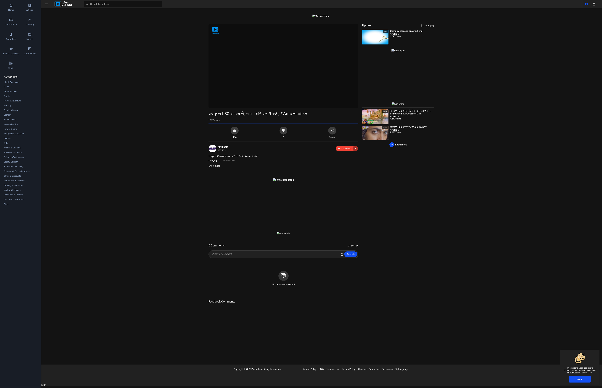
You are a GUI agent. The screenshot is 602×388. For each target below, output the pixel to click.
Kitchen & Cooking (12, 148)
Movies (29, 39)
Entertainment (229, 160)
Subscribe (348, 148)
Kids (6, 143)
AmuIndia (223, 146)
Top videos (11, 39)
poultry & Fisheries (12, 190)
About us (362, 369)
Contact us (374, 369)
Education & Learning (13, 166)
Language (403, 369)
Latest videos (11, 24)
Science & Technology (14, 157)
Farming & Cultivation (13, 185)
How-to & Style (10, 129)
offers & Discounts (12, 176)
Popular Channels (11, 53)
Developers (387, 369)
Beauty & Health (11, 162)
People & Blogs (11, 110)
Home (11, 10)
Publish (351, 254)
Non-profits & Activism (14, 133)
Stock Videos (30, 53)
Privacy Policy (348, 369)
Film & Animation (11, 82)
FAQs (321, 369)
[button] (595, 4)
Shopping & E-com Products (16, 171)
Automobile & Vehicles (14, 180)
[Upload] (587, 4)
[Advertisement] (283, 206)
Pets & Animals (10, 91)
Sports (7, 96)
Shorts (11, 68)
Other (6, 204)
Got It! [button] (580, 379)
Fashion (7, 138)
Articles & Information (14, 199)
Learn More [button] (587, 373)
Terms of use (332, 369)
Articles (29, 10)
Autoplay (429, 25)
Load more (401, 144)
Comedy (7, 115)
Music (6, 86)
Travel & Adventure (12, 101)
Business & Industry (13, 152)
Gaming (7, 105)
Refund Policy (309, 369)
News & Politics (11, 124)
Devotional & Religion (13, 195)
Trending (30, 24)
